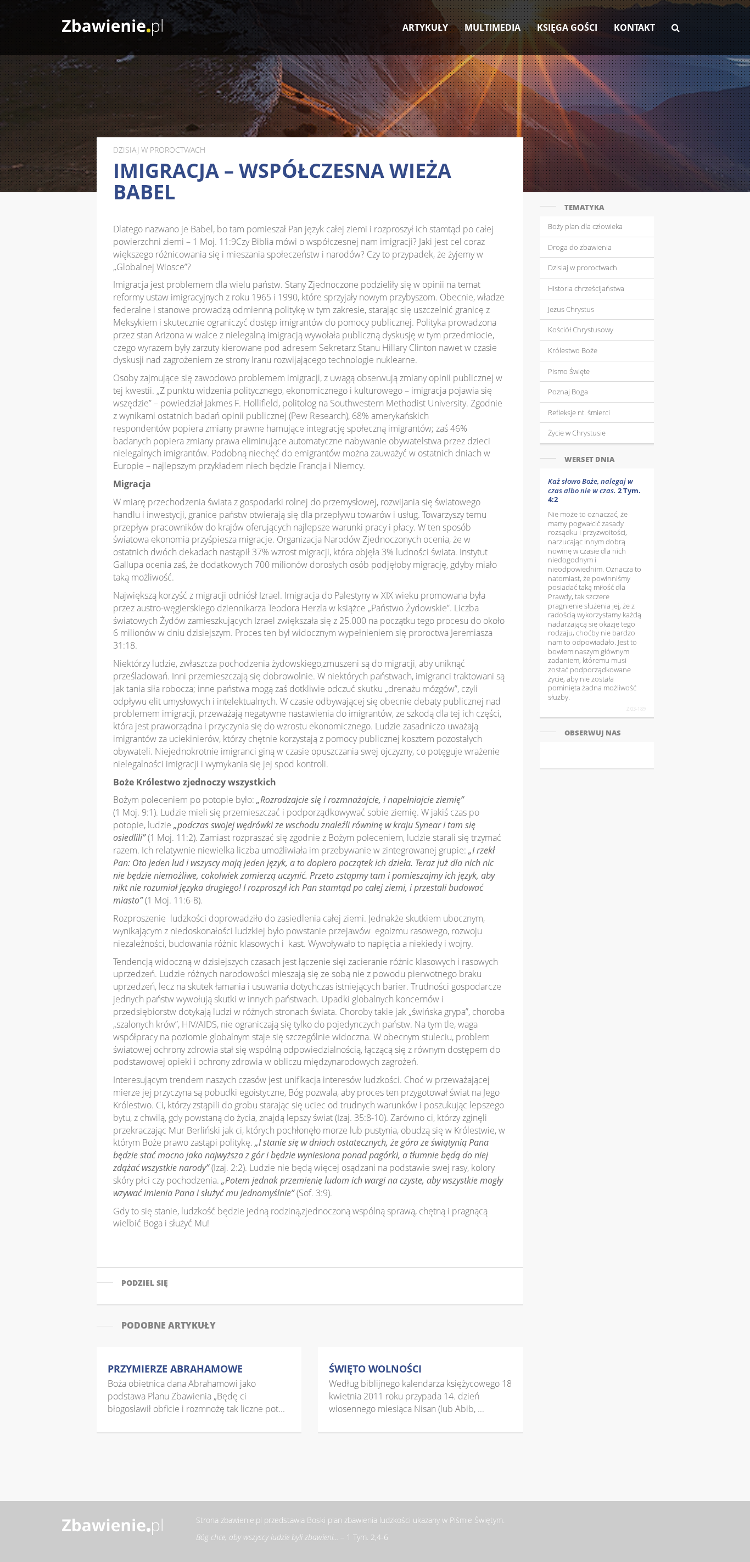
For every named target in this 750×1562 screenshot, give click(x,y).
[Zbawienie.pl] (112, 22)
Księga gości (567, 27)
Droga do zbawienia (580, 247)
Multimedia (492, 27)
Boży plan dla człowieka (585, 226)
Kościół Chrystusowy (580, 329)
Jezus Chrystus (571, 309)
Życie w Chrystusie (577, 433)
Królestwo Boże (572, 350)
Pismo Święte (569, 371)
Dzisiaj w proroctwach (582, 267)
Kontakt (634, 27)
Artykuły (425, 27)
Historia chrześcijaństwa (586, 288)
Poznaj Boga (568, 392)
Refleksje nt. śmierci (579, 412)
